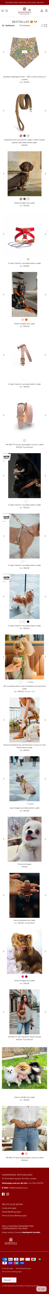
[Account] (41, 10)
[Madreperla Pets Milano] (24, 10)
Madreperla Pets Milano (15, 1286)
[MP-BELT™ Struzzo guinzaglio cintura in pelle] (24, 415)
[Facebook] (3, 1194)
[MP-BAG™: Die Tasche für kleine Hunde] (24, 1011)
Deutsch (7, 1280)
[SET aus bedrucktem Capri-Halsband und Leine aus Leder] (24, 656)
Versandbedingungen (11, 1212)
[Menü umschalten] (2, 10)
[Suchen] (7, 10)
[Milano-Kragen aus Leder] (24, 173)
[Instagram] (7, 1194)
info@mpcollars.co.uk (18, 1188)
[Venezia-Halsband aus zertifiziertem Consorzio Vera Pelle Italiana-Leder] (24, 719)
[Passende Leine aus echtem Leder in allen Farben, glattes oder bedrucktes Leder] (24, 110)
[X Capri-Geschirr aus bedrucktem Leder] (24, 234)
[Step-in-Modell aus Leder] (24, 1068)
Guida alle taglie (9, 1208)
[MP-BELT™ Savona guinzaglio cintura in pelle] (24, 1128)
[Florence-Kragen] (24, 839)
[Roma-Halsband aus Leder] (24, 895)
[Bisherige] (3, 52)
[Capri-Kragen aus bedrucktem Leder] (24, 778)
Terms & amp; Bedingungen (14, 1215)
